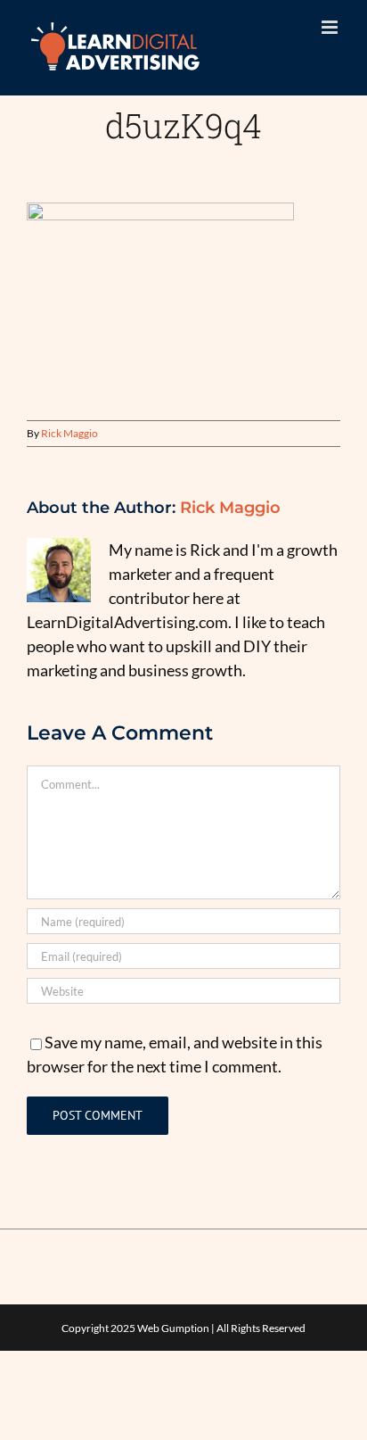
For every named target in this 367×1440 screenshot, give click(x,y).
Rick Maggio (69, 433)
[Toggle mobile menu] (331, 27)
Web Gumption (173, 1328)
